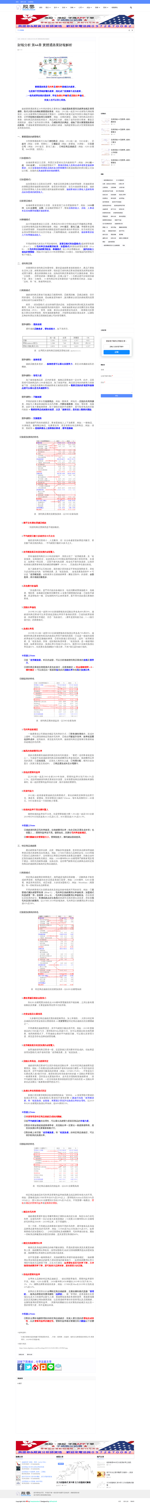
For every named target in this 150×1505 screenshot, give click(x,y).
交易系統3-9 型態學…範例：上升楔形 (121, 151)
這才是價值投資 (107, 223)
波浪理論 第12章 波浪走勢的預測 (33, 1467)
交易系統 (30, 2)
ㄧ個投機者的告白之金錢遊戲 (111, 245)
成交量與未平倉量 (108, 191)
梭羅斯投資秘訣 (107, 220)
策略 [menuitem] (71, 7)
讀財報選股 (111, 242)
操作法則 (105, 234)
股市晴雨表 (106, 202)
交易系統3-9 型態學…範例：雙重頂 (121, 131)
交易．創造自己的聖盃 (109, 184)
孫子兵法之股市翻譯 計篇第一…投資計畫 (120, 1473)
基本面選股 (122, 216)
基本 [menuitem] (55, 7)
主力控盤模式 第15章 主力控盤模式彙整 (73, 1482)
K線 (124, 245)
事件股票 (113, 198)
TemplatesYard (35, 1501)
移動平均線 (118, 220)
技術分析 (105, 194)
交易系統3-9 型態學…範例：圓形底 (121, 120)
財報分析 (24, 39)
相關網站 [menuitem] (115, 7)
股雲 (59, 1485)
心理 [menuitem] (80, 7)
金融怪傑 (105, 209)
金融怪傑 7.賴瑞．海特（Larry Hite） (34, 1462)
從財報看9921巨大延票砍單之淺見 (119, 1462)
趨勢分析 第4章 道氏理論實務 (41, 30)
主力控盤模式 (120, 180)
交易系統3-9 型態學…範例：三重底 (33, 1472)
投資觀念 (105, 198)
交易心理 (121, 184)
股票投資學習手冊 (119, 205)
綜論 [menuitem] (88, 7)
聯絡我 (132, 1501)
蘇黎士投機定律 (123, 238)
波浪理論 (121, 198)
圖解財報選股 (123, 227)
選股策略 (113, 234)
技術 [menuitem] (63, 7)
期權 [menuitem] (96, 7)
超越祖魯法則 (119, 223)
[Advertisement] (116, 72)
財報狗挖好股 (106, 213)
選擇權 (121, 234)
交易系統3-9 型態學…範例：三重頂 (121, 141)
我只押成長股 (120, 191)
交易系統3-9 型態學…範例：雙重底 (121, 161)
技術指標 (113, 194)
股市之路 (23, 2)
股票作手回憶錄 (116, 202)
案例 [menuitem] (104, 7)
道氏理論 (113, 227)
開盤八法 (105, 227)
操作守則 (121, 231)
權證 (104, 242)
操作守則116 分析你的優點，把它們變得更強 (37, 1477)
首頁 (17, 2)
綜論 (104, 231)
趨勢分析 (105, 238)
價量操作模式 (112, 231)
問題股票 (105, 216)
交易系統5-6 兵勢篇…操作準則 (32, 1481)
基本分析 (29, 1354)
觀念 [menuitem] (47, 7)
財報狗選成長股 (118, 213)
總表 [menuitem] (40, 7)
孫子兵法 (113, 209)
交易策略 (113, 187)
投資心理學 (122, 194)
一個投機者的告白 (108, 180)
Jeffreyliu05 (53, 1501)
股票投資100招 (107, 205)
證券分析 (113, 238)
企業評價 (121, 187)
